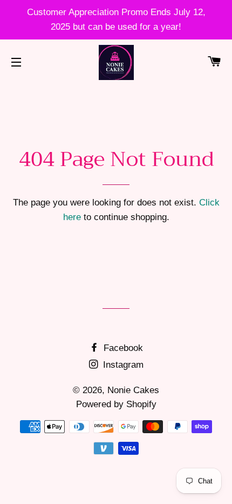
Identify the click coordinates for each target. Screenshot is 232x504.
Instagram (122, 365)
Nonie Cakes (133, 390)
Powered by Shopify (116, 404)
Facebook (122, 348)
